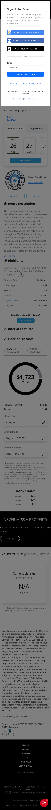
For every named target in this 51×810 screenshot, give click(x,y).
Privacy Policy (18, 99)
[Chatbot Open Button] (44, 803)
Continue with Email (25, 74)
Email (9, 63)
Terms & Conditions (31, 99)
